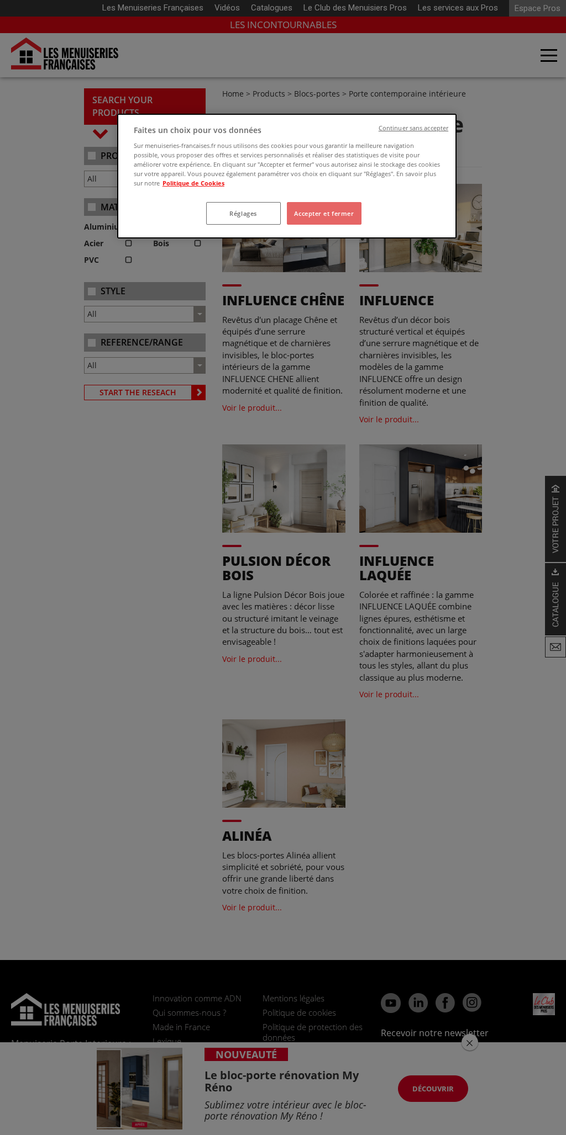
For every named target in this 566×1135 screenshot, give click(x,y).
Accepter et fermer (324, 213)
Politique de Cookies (193, 183)
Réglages (243, 213)
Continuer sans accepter (413, 128)
